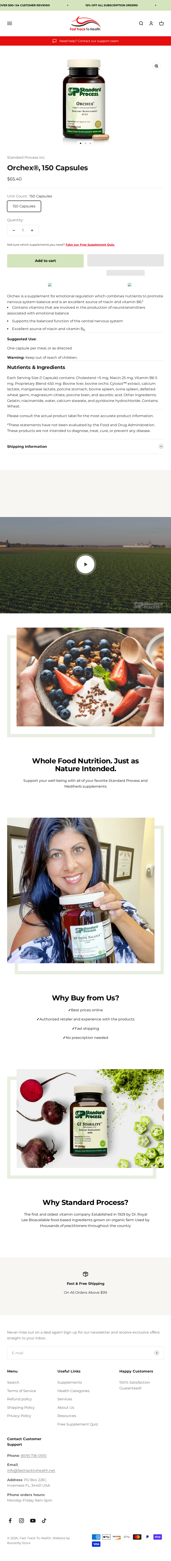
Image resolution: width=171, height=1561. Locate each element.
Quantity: (15, 220)
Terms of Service (21, 1391)
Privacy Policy (19, 1416)
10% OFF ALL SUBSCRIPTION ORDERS (112, 5)
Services (64, 1399)
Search (13, 1382)
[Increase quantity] (32, 230)
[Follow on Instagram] (21, 1521)
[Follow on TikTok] (44, 1521)
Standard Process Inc (26, 157)
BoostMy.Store (18, 1543)
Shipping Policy (21, 1407)
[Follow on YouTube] (33, 1521)
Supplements (69, 1382)
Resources (66, 1416)
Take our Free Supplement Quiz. (90, 244)
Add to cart (45, 261)
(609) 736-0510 (34, 1456)
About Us (65, 1407)
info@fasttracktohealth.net (31, 1470)
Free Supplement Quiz (77, 1424)
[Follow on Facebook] (10, 1521)
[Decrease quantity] (13, 230)
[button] (125, 260)
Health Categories (73, 1391)
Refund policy (19, 1399)
